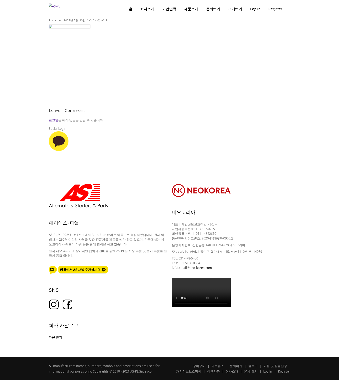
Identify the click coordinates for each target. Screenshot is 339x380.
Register (275, 8)
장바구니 (199, 366)
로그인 (53, 120)
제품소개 (191, 8)
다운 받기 (55, 337)
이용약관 (213, 371)
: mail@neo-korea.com (195, 268)
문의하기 (213, 8)
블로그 (253, 366)
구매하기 (235, 8)
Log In (255, 8)
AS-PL (105, 20)
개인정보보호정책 (188, 371)
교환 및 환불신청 (275, 366)
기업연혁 (169, 8)
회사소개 (147, 8)
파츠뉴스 (217, 366)
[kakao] (58, 150)
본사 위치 (250, 371)
